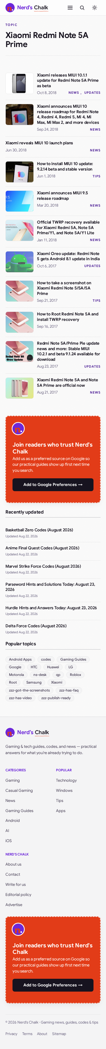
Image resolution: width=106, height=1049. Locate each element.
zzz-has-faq (69, 690)
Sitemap (59, 1034)
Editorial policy (18, 894)
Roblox (75, 674)
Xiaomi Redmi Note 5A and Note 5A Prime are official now (67, 382)
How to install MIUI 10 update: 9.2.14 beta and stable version (65, 166)
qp (58, 674)
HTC (34, 667)
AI (7, 830)
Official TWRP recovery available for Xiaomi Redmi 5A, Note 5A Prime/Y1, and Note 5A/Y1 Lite (68, 227)
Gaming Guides (73, 659)
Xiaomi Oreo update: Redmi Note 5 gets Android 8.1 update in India (68, 256)
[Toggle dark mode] (95, 8)
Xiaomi (56, 682)
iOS (8, 840)
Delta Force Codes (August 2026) (35, 625)
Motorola (16, 674)
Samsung (34, 682)
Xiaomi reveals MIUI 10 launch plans (39, 142)
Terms (27, 1034)
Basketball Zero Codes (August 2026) (39, 530)
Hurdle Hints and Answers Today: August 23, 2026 (51, 607)
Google (15, 667)
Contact (12, 874)
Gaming (12, 780)
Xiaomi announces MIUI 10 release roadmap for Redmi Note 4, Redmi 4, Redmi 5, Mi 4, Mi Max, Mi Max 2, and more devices (68, 114)
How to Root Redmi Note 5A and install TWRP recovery (67, 317)
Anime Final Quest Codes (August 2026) (42, 548)
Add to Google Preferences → (53, 484)
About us (13, 864)
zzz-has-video (20, 698)
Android (12, 820)
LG (70, 667)
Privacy (11, 1034)
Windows (64, 790)
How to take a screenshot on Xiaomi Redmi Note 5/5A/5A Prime (64, 288)
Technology (66, 780)
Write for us (15, 884)
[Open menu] (70, 7)
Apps (61, 810)
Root (13, 682)
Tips (97, 176)
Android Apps (20, 659)
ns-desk (39, 674)
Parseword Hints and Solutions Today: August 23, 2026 (50, 587)
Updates (92, 92)
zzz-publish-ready (56, 698)
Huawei (53, 667)
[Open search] (82, 8)
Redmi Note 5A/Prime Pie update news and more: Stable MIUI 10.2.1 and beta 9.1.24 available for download (68, 351)
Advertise (13, 904)
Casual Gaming (19, 790)
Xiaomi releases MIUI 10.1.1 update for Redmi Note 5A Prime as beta (68, 80)
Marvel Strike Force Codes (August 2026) (43, 566)
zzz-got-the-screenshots (29, 690)
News (73, 92)
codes (46, 659)
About (42, 1034)
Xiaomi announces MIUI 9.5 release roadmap (62, 196)
